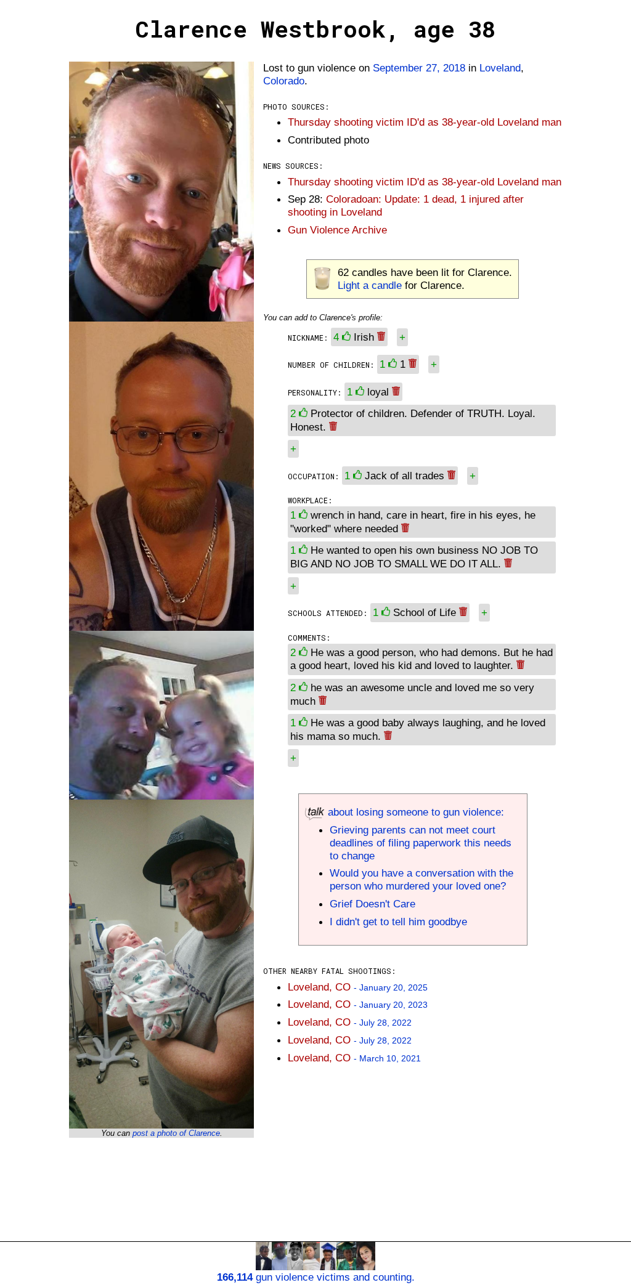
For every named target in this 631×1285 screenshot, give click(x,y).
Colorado (283, 81)
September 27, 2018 (419, 68)
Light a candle (370, 285)
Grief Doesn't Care (372, 904)
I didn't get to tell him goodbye (398, 921)
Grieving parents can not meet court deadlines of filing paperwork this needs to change (420, 843)
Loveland (500, 68)
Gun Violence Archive (337, 230)
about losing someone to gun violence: (414, 812)
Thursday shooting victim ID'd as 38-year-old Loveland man (424, 122)
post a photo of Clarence (176, 1133)
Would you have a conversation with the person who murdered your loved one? (421, 879)
